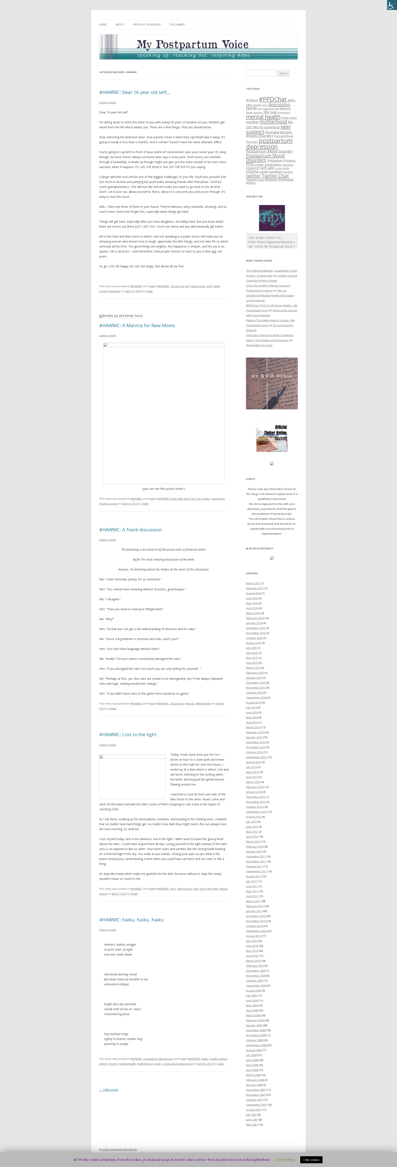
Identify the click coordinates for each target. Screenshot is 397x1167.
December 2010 (255, 916)
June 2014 (252, 712)
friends (189, 703)
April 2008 (252, 1070)
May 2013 (252, 772)
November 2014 (256, 687)
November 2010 (256, 921)
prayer (259, 165)
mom (285, 117)
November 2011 (256, 861)
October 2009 (254, 980)
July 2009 (251, 995)
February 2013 (255, 787)
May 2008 (252, 1065)
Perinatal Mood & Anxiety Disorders (269, 134)
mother (252, 122)
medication (283, 112)
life (266, 112)
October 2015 (254, 638)
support (275, 171)
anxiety (257, 105)
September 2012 (256, 812)
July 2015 (251, 648)
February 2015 (255, 673)
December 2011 (255, 856)
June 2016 (252, 598)
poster (114, 503)
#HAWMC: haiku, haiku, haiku (131, 919)
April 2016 (252, 608)
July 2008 (251, 1055)
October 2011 (254, 866)
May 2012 (252, 831)
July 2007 (251, 1115)
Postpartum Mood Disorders (265, 157)
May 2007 (252, 1124)
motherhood (145, 1064)
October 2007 (254, 1100)
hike (195, 889)
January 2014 (254, 737)
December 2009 (255, 970)
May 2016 (252, 603)
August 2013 (253, 762)
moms (293, 118)
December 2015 (255, 628)
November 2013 (256, 747)
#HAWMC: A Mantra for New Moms (137, 325)
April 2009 (252, 1010)
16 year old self (180, 286)
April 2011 (252, 896)
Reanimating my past (259, 345)
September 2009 (256, 985)
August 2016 (253, 593)
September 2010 (256, 931)
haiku (204, 1059)
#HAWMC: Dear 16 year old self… (134, 92)
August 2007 (253, 1110)
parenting (272, 127)
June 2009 (252, 1000)
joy (277, 108)
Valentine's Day (255, 179)
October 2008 (254, 1040)
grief (209, 286)
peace (103, 894)
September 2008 (256, 1045)
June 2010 (252, 946)
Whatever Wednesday (279, 179)
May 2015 (252, 658)
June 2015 (252, 653)
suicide (263, 172)
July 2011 (251, 881)
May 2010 (252, 951)
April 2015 (252, 663)
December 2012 (255, 797)
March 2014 (253, 727)
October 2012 (254, 807)
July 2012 (251, 822)
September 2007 (256, 1105)
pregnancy (273, 164)
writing (251, 182)
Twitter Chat (275, 175)
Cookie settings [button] (285, 1159)
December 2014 (255, 682)
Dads (265, 105)
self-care (267, 167)
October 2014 (254, 692)
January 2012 (254, 851)
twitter (253, 176)
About (120, 24)
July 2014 (251, 707)
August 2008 (253, 1050)
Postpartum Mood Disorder (269, 151)
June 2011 (252, 886)
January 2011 (254, 911)
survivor (288, 172)
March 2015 (253, 668)
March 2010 (253, 961)
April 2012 (252, 836)
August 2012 (253, 817)
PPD (250, 164)
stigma (252, 171)
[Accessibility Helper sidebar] (392, 5)
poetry (158, 1064)
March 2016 (253, 613)
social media (282, 168)
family (251, 108)
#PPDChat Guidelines (147, 24)
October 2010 (254, 926)
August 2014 (253, 702)
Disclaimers (177, 24)
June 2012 (252, 826)
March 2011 (253, 901)
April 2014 (252, 722)
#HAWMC (136, 286)
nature (223, 889)
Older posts (108, 1090)
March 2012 (253, 841)
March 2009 (253, 1015)
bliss (173, 889)
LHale (149, 291)
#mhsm (252, 100)
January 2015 (254, 678)
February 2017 (255, 588)
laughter (258, 112)
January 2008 (254, 1085)
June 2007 (252, 1119)
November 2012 (256, 802)
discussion (177, 703)
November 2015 (256, 633)
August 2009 (253, 990)
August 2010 (253, 936)
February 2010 (255, 966)
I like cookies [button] (311, 1160)
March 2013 (253, 782)
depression (198, 286)
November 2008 (256, 1035)
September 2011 (256, 871)
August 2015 (253, 643)
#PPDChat (273, 99)
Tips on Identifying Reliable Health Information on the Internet (270, 295)
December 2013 (255, 742)
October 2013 (254, 752)
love (273, 112)
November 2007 (256, 1095)
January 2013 (254, 792)
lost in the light (209, 889)
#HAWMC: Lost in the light (128, 734)
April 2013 (252, 777)
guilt (260, 108)
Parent (103, 291)
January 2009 (254, 1025)
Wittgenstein (203, 703)
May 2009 (252, 1005)
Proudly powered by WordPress (118, 1149)
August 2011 (253, 876)
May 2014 (252, 717)
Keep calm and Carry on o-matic (190, 499)
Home (102, 24)
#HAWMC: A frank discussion (130, 529)
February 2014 (255, 732)
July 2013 (251, 767)
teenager (115, 291)
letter (217, 286)
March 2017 (253, 583)
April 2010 (252, 956)
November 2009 (256, 975)
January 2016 (254, 623)
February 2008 (255, 1080)
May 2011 (252, 891)
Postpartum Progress (281, 160)
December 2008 (255, 1030)
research (252, 168)
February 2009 (255, 1020)
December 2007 (255, 1090)
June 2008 (252, 1060)
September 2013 (256, 757)
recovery (287, 165)
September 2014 (256, 697)
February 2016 (255, 618)
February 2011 (255, 906)
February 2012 (255, 846)
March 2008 (253, 1075)
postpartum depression (158, 1059)
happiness (268, 108)
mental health (127, 1064)
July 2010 (251, 941)
